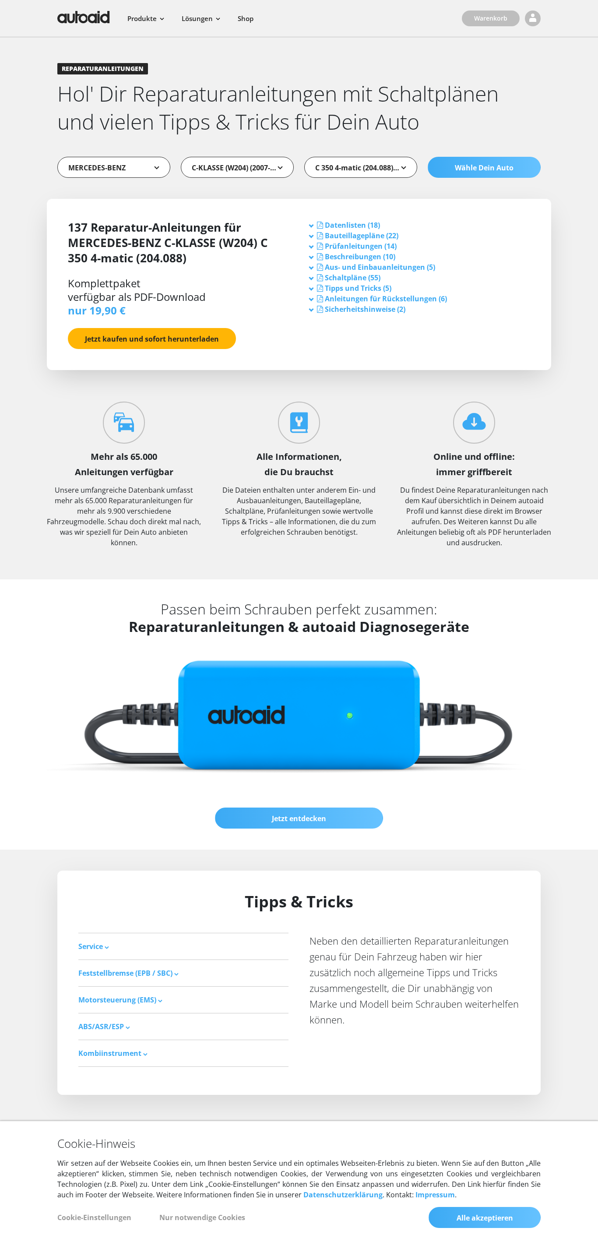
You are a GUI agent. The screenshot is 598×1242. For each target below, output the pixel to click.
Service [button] (91, 946)
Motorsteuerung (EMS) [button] (118, 1000)
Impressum (435, 1195)
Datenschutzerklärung (343, 1195)
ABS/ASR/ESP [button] (102, 1026)
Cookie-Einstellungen (94, 1217)
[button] (352, 225)
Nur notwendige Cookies (202, 1217)
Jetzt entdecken (299, 818)
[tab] (420, 225)
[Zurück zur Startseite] (83, 17)
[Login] (533, 18)
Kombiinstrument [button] (110, 1053)
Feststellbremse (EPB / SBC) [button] (126, 973)
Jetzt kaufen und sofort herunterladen (152, 339)
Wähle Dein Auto (484, 168)
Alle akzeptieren (485, 1218)
